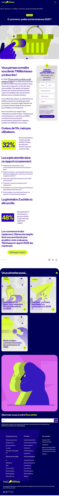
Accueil (2, 9)
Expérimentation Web (29, 440)
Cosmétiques (27, 465)
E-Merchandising (28, 451)
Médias (26, 476)
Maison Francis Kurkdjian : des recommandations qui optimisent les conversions (49, 449)
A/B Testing (9, 463)
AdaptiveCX (45, 445)
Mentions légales (29, 486)
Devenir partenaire (10, 445)
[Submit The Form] (55, 420)
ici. (24, 426)
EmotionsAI (27, 448)
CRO (7, 465)
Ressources (8, 9)
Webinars (44, 454)
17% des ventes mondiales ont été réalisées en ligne (16, 80)
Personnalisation (28, 445)
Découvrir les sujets (12, 456)
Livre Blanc (15, 9)
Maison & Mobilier (28, 473)
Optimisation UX (10, 476)
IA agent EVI (27, 453)
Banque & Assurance (29, 463)
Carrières (8, 448)
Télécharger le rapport (17, 252)
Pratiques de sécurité (11, 440)
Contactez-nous (10, 443)
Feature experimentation (30, 443)
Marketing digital (10, 473)
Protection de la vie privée (38, 486)
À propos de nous (11, 436)
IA (6, 460)
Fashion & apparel (28, 471)
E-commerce (27, 468)
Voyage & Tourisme (29, 460)
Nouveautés (46, 436)
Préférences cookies (10, 488)
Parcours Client (10, 468)
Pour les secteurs (29, 456)
